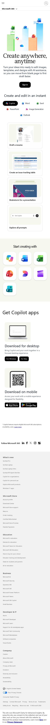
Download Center (8, 503)
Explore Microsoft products (11, 484)
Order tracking (7, 515)
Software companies (9, 639)
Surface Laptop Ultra (9, 469)
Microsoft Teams (8, 596)
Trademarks (42, 702)
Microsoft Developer (9, 619)
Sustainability (7, 681)
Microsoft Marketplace (10, 635)
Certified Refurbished (10, 519)
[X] (30, 443)
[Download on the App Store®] (12, 404)
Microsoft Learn (8, 623)
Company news (8, 662)
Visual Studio (7, 643)
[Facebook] (27, 443)
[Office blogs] (39, 443)
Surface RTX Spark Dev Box (11, 473)
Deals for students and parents (12, 562)
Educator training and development (14, 558)
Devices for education (10, 542)
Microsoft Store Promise (10, 523)
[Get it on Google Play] (29, 404)
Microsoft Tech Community (11, 631)
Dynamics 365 (7, 585)
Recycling (15, 705)
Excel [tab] (42, 103)
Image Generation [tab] (36, 109)
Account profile (8, 499)
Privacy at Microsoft (9, 666)
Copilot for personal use (10, 480)
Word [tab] (27, 103)
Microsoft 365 (8, 8)
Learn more (17, 427)
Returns (5, 511)
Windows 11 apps (8, 488)
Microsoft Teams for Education (12, 546)
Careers (5, 654)
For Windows (11, 359)
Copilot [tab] (12, 103)
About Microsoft (8, 658)
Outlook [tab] (26, 115)
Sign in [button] (25, 85)
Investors (6, 670)
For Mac (24, 359)
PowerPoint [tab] (14, 109)
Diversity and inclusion (10, 674)
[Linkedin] (23, 443)
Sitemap (5, 702)
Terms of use (33, 702)
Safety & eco (7, 705)
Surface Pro (6, 461)
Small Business (7, 604)
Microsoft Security (8, 581)
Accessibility (6, 678)
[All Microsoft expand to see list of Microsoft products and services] (3, 3)
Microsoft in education (10, 538)
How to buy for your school (12, 554)
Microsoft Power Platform (11, 592)
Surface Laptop (7, 465)
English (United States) (14, 688)
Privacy (24, 702)
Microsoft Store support (10, 507)
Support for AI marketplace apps (13, 627)
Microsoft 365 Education (10, 550)
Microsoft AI (7, 577)
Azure (5, 615)
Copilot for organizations (11, 476)
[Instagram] (35, 443)
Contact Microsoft (15, 702)
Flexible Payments (8, 527)
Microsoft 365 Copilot (10, 600)
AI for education (8, 565)
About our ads (24, 705)
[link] (25, 135)
